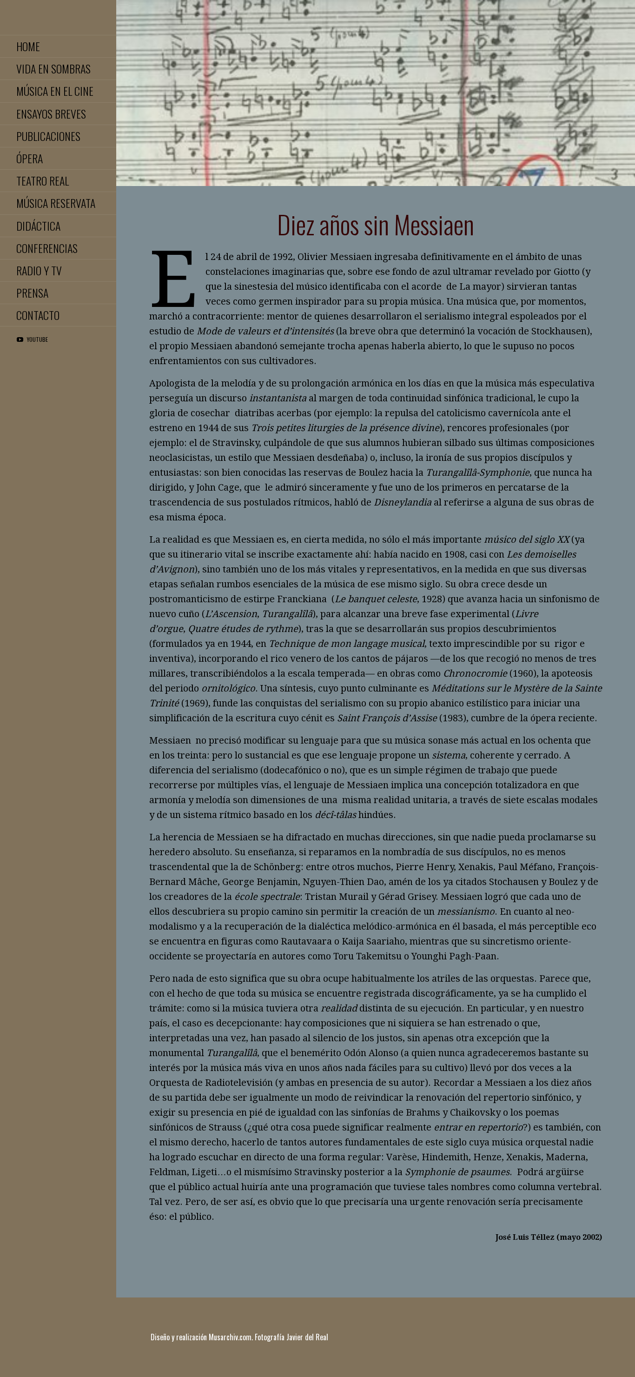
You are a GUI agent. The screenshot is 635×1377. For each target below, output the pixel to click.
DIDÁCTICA (38, 225)
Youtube (37, 339)
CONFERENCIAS (47, 247)
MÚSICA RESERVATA (55, 202)
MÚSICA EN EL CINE (54, 90)
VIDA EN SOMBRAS (53, 68)
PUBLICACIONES (48, 135)
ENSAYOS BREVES (51, 113)
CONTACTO (38, 314)
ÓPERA (29, 158)
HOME (28, 46)
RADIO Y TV (39, 270)
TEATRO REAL (42, 180)
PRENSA (32, 292)
